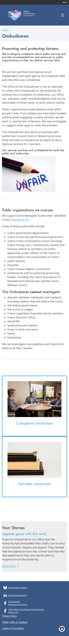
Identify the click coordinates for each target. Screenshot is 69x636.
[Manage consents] (62, 629)
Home (5, 29)
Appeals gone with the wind (24, 533)
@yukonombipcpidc (17, 595)
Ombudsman (14, 601)
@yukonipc (13, 612)
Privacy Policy (9, 615)
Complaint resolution (34, 423)
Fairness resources (34, 484)
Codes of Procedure (13, 628)
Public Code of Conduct (14, 622)
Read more (9, 566)
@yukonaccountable (17, 587)
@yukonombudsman (17, 604)
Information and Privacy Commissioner (26, 609)
